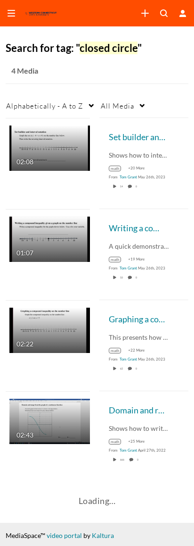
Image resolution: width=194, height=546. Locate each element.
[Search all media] (163, 13)
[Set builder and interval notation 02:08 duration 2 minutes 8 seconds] (49, 147)
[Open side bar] (11, 13)
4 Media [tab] (24, 70)
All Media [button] (117, 105)
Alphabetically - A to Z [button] (44, 105)
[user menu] (182, 13)
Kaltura (103, 535)
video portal (64, 535)
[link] (145, 13)
